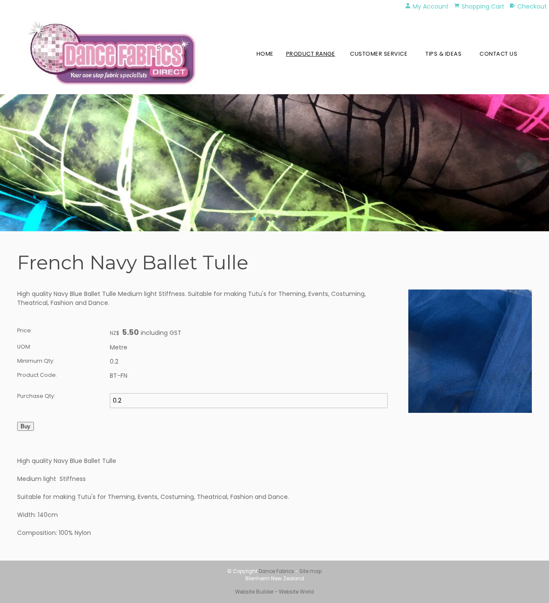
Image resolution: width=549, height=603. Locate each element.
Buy (25, 426)
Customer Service (378, 54)
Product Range (310, 54)
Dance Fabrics (276, 571)
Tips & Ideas (443, 54)
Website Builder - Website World (274, 591)
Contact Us (498, 54)
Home (265, 54)
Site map (310, 571)
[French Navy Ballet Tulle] (470, 410)
